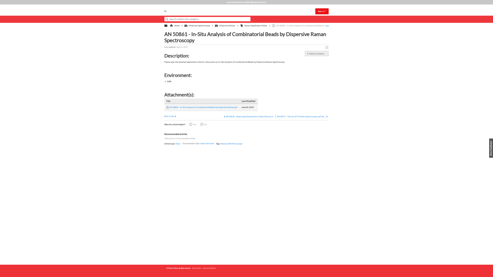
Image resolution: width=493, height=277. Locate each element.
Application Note (207, 143)
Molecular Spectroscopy (199, 25)
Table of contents (316, 53)
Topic (178, 143)
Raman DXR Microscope (231, 143)
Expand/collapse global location (327, 25)
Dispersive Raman (227, 25)
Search (166, 19)
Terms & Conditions (209, 268)
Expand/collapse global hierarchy (167, 25)
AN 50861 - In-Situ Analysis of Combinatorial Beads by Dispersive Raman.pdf (203, 107)
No (205, 124)
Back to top (169, 116)
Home (177, 25)
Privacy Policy (196, 268)
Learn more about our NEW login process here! (246, 2)
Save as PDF (326, 47)
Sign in (321, 11)
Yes (194, 124)
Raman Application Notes (255, 25)
